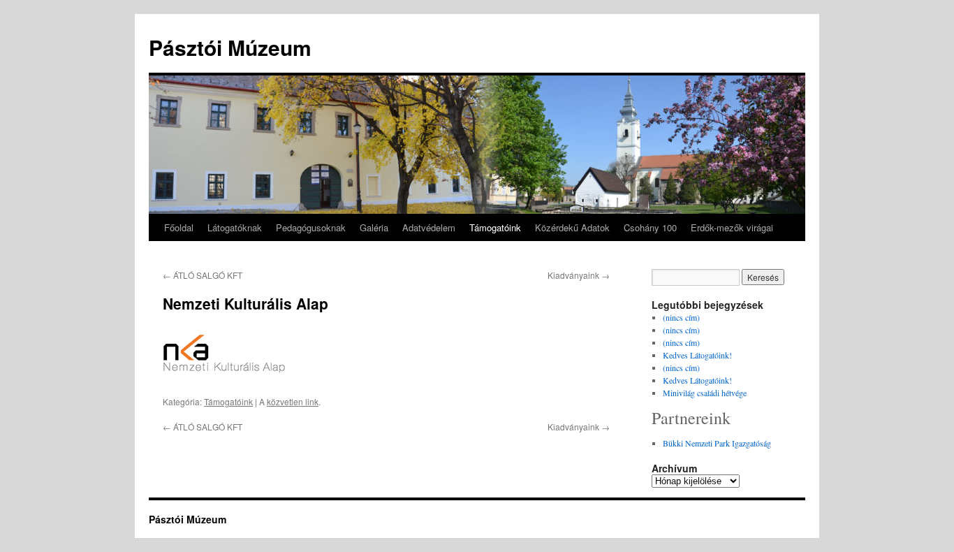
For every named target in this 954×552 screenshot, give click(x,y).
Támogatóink (495, 227)
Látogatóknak (234, 227)
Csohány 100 (650, 227)
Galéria (374, 227)
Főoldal (178, 227)
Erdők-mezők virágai (732, 227)
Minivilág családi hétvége (705, 392)
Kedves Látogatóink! (697, 355)
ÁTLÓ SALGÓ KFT (202, 275)
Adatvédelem (428, 227)
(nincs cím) (681, 317)
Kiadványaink (579, 275)
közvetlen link (292, 401)
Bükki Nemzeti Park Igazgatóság (717, 443)
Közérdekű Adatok (572, 227)
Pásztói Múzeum (230, 47)
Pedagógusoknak (311, 227)
